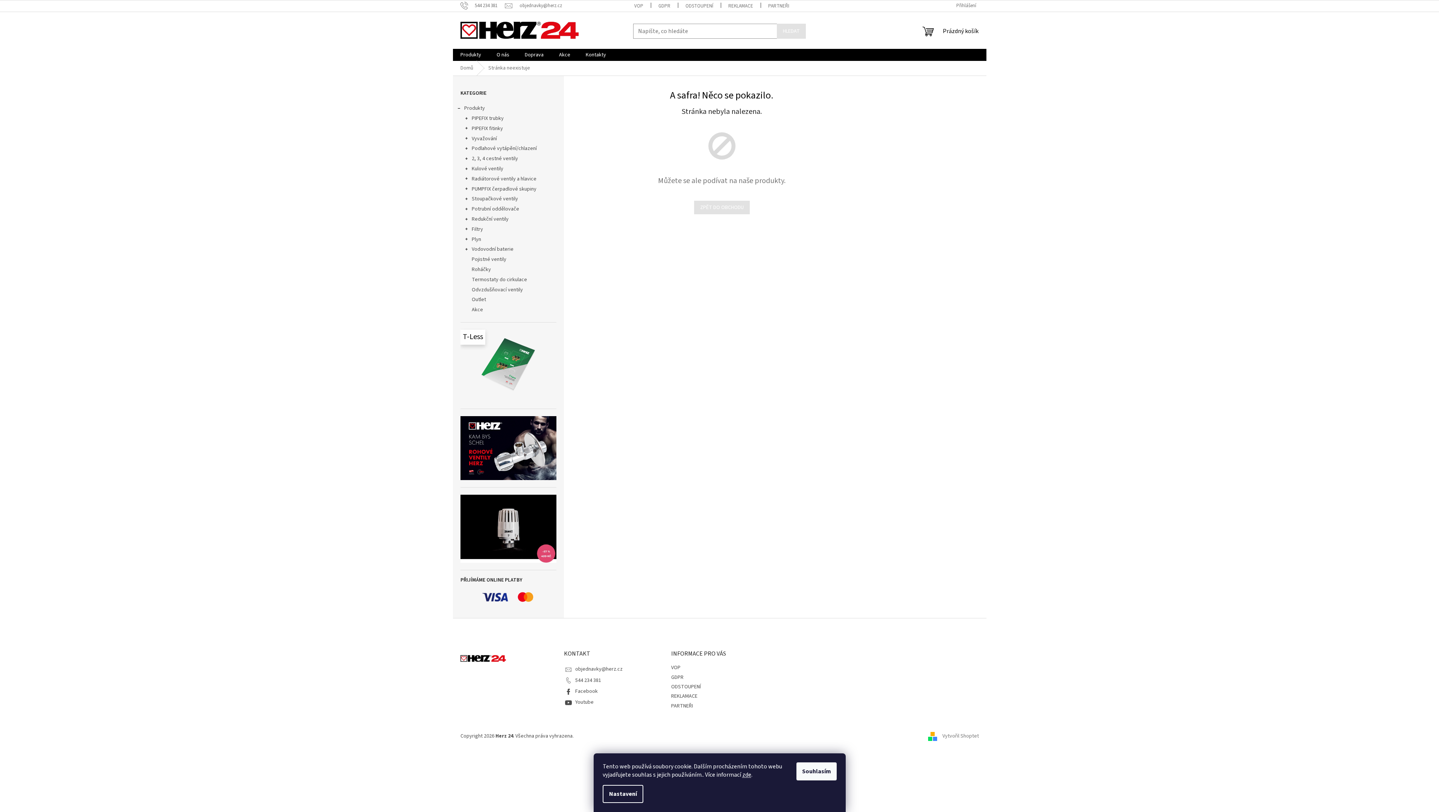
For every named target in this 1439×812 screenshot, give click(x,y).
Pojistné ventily (489, 259)
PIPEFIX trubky (488, 118)
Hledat (791, 31)
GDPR (664, 6)
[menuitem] (471, 55)
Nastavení (623, 794)
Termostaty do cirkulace (499, 279)
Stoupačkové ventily (495, 199)
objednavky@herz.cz (599, 669)
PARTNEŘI (778, 6)
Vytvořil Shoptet (960, 736)
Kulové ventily (487, 169)
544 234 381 (588, 680)
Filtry (477, 229)
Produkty (474, 108)
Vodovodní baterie (493, 249)
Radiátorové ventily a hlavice (504, 179)
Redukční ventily (490, 219)
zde (746, 775)
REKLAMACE (740, 6)
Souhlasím (816, 771)
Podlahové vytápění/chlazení (504, 148)
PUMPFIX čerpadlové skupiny (504, 189)
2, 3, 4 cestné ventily (495, 158)
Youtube (584, 702)
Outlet (479, 299)
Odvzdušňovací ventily (497, 290)
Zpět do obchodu (722, 207)
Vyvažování (484, 138)
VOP (638, 6)
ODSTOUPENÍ (699, 6)
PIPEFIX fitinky (487, 128)
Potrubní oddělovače (495, 209)
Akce (477, 310)
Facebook (586, 691)
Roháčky (481, 269)
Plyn (476, 239)
